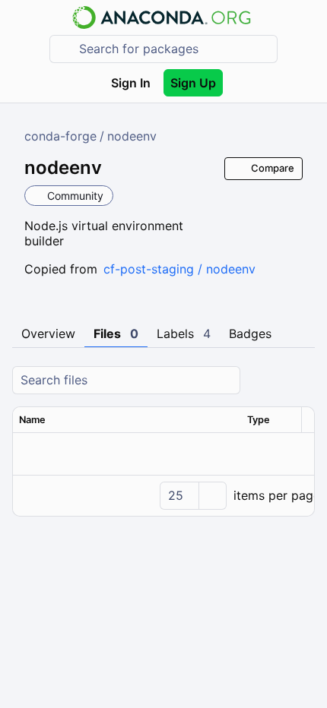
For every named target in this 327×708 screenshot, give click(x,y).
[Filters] (301, 380)
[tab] (48, 334)
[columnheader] (127, 420)
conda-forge (60, 136)
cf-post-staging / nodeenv (179, 269)
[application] (163, 495)
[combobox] (174, 49)
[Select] (212, 495)
